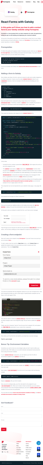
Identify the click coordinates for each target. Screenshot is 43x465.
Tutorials (27, 453)
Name (2, 406)
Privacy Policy (34, 463)
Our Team (18, 447)
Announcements (20, 451)
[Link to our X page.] (5, 452)
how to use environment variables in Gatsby (24, 392)
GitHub (17, 42)
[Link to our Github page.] (7, 452)
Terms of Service (26, 463)
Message (2, 419)
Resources (20, 1)
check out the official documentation (28, 66)
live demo (27, 40)
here (10, 240)
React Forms (28, 449)
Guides (27, 445)
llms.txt (27, 457)
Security (39, 463)
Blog (34, 1)
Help (38, 1)
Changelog (18, 449)
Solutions (28, 1)
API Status (18, 453)
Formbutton (28, 451)
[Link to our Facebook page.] (2, 452)
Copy (40, 58)
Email (2, 413)
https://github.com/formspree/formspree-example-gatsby (17, 181)
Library (27, 443)
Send (3, 429)
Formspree (22, 238)
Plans (14, 1)
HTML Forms (28, 447)
